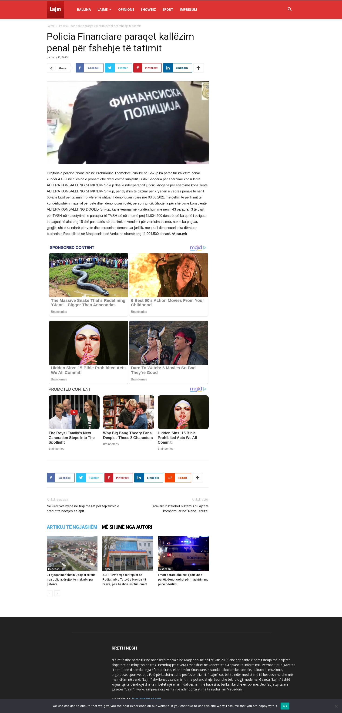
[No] (336, 706)
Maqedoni (54, 569)
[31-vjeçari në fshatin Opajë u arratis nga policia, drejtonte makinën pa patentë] (72, 553)
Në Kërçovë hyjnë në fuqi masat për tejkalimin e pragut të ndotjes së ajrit (83, 508)
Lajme (102, 9)
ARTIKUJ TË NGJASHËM (72, 527)
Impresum (188, 9)
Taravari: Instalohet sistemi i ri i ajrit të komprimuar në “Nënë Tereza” (180, 508)
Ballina (84, 9)
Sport (167, 9)
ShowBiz (148, 9)
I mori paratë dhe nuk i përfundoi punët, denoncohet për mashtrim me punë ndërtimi (183, 579)
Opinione (126, 9)
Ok (285, 706)
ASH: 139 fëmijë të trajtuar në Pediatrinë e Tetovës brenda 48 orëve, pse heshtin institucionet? (124, 579)
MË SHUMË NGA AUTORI (127, 527)
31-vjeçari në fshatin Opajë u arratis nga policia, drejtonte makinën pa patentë (71, 579)
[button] (289, 10)
